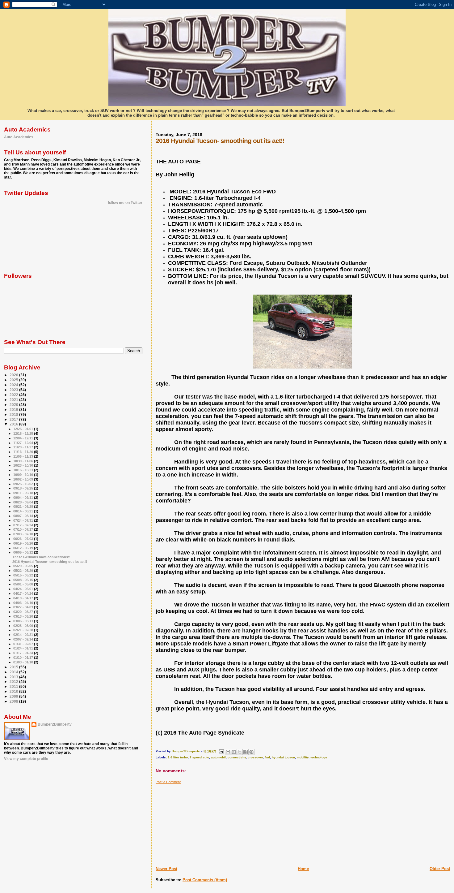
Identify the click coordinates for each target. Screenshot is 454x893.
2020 (14, 405)
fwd (267, 757)
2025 (14, 380)
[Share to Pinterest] (251, 752)
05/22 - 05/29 (23, 570)
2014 (14, 672)
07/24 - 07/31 (23, 520)
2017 (14, 419)
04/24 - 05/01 (23, 589)
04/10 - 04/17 (23, 598)
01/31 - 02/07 (23, 644)
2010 (14, 691)
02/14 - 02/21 (23, 634)
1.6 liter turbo (178, 757)
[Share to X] (240, 752)
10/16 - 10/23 (23, 470)
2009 (14, 696)
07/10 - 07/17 (23, 529)
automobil (218, 757)
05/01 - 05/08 (23, 584)
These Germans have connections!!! (42, 557)
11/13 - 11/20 (23, 452)
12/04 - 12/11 (23, 438)
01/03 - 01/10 (23, 662)
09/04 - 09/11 (23, 497)
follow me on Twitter (125, 203)
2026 (14, 375)
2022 (14, 395)
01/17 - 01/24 (23, 653)
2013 (14, 677)
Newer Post (166, 868)
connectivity (237, 757)
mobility (303, 757)
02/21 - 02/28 (23, 630)
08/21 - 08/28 (23, 506)
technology (318, 757)
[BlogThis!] (234, 752)
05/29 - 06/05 (23, 566)
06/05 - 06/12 (23, 552)
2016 (14, 424)
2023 (14, 390)
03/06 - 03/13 (23, 621)
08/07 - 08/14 (23, 516)
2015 (14, 667)
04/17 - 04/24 (23, 593)
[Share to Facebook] (245, 752)
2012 (14, 681)
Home (303, 868)
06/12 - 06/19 (23, 548)
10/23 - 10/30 (23, 465)
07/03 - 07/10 (23, 534)
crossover (255, 757)
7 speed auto (199, 757)
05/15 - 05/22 (23, 575)
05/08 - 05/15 (23, 580)
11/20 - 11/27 (23, 447)
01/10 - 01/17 (23, 657)
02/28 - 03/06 (23, 626)
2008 (14, 701)
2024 (14, 385)
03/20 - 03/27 (23, 612)
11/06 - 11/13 (23, 456)
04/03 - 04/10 (23, 603)
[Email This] (228, 752)
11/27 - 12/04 (23, 443)
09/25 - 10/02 (23, 484)
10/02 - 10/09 (23, 479)
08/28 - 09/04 (23, 502)
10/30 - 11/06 (23, 461)
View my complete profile (26, 759)
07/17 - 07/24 (23, 525)
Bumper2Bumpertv (55, 724)
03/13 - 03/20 (23, 616)
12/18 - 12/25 (23, 433)
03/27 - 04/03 (23, 607)
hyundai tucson (283, 757)
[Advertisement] (202, 822)
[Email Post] (221, 751)
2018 (14, 414)
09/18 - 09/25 (23, 488)
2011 (14, 686)
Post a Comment (168, 782)
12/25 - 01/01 (23, 429)
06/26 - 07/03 (23, 539)
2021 (14, 400)
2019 (14, 410)
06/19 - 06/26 (23, 543)
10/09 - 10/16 (23, 475)
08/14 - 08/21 (23, 511)
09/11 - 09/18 (23, 493)
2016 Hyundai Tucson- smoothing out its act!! (49, 561)
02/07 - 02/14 (23, 639)
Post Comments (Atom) (205, 880)
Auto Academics (18, 137)
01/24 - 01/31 (23, 648)
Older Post (440, 868)
